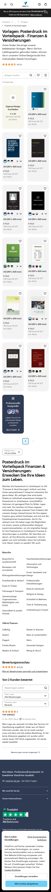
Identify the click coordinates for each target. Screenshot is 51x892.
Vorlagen (24, 22)
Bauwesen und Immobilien (9, 568)
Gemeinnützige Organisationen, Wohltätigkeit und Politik (10, 600)
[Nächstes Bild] (47, 13)
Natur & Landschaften (36, 635)
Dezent (5, 635)
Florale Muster (9, 645)
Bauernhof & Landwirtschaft (9, 560)
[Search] (45, 687)
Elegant (5, 640)
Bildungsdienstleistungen (14, 575)
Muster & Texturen (34, 629)
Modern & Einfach (10, 650)
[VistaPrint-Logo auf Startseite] (25, 4)
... (15, 22)
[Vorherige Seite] (17, 441)
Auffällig (6, 629)
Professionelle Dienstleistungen (34, 582)
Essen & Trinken (9, 586)
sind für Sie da (13, 781)
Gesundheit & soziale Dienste (12, 612)
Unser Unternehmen (12, 798)
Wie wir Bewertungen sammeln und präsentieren (25, 671)
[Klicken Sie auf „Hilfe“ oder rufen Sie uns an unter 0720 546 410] (39, 4)
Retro (28, 640)
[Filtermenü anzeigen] (45, 75)
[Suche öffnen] (11, 4)
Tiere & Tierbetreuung (36, 604)
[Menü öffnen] (5, 4)
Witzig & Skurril (33, 650)
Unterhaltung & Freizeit (37, 610)
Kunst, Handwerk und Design (36, 573)
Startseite (6, 22)
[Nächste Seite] (33, 441)
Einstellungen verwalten (26, 876)
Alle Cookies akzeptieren (26, 883)
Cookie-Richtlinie (12, 870)
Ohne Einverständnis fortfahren (36, 838)
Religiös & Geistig (34, 594)
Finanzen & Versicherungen (16, 26)
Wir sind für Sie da (10, 791)
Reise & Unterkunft (35, 589)
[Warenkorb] (45, 4)
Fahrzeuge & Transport (12, 591)
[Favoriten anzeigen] (38, 75)
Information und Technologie (33, 565)
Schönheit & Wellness (36, 599)
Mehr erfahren (36, 15)
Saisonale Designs (35, 645)
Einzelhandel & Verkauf (13, 580)
